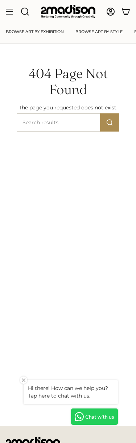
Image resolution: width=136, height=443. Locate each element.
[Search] (109, 122)
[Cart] (125, 11)
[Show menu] (9, 11)
